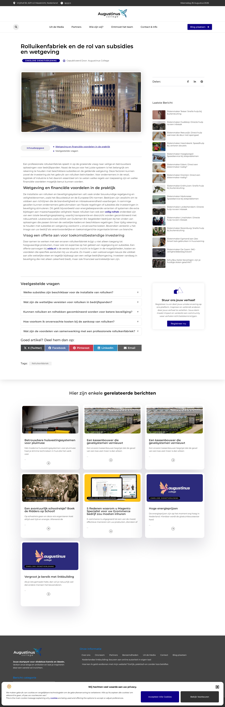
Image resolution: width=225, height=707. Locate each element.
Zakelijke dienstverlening (41, 60)
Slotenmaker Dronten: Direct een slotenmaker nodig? (183, 176)
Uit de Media (56, 26)
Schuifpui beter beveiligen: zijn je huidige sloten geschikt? (184, 261)
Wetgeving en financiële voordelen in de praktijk (82, 146)
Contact (164, 655)
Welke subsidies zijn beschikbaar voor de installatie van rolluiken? (81, 292)
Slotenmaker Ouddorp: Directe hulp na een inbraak (185, 123)
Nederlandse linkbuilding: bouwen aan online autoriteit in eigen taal (116, 659)
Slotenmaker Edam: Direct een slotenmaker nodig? (182, 165)
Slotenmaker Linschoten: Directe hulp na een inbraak (183, 218)
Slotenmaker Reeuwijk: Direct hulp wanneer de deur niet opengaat (184, 133)
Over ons (86, 655)
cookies (54, 698)
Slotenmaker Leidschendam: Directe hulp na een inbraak (185, 208)
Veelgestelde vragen (66, 151)
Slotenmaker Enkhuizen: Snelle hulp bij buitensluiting (185, 186)
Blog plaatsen (180, 655)
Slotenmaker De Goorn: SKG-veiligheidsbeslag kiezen (181, 250)
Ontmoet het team (122, 26)
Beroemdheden (130, 655)
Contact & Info (149, 26)
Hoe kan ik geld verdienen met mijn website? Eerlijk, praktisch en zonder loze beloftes (125, 664)
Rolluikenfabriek (40, 363)
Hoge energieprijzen (163, 508)
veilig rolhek (112, 211)
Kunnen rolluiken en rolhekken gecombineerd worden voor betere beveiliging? (81, 311)
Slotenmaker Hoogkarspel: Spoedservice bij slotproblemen (183, 155)
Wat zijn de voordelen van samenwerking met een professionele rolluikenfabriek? (81, 331)
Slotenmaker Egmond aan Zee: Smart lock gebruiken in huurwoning (185, 239)
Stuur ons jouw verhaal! (178, 300)
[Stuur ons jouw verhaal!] (178, 290)
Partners (76, 26)
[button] (217, 686)
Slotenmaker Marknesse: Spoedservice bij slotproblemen (183, 197)
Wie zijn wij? (96, 26)
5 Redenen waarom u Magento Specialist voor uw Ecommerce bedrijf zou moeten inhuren (109, 511)
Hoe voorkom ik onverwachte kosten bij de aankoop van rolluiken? (81, 321)
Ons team (100, 655)
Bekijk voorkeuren (199, 697)
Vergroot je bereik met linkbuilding (49, 576)
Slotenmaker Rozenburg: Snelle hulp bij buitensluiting (185, 229)
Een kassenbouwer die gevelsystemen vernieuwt (105, 442)
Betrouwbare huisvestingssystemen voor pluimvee (49, 442)
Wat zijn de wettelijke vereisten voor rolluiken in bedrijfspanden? (81, 302)
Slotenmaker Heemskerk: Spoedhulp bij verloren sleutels (185, 144)
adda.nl (51, 248)
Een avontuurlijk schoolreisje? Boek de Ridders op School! (49, 510)
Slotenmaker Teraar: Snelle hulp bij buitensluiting (184, 112)
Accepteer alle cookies (160, 697)
